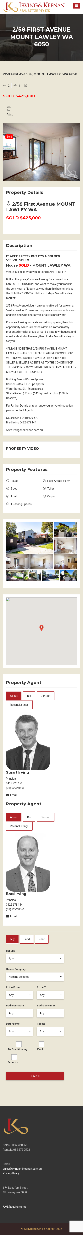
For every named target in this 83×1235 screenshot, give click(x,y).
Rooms (41, 1023)
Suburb (10, 950)
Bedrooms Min (15, 1005)
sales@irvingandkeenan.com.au (22, 1168)
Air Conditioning (17, 1049)
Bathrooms (12, 1023)
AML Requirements (14, 1206)
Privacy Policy (11, 1173)
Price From (13, 987)
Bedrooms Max (46, 1005)
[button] (76, 6)
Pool (40, 1049)
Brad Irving (16, 894)
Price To (42, 987)
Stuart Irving (17, 772)
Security (13, 1062)
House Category (16, 969)
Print (10, 114)
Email (13, 794)
